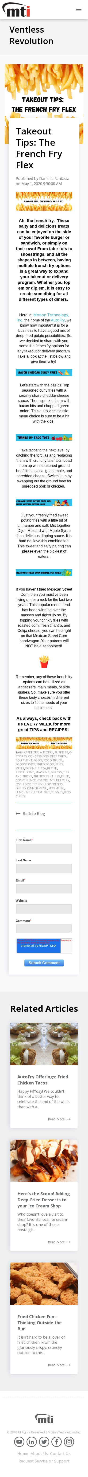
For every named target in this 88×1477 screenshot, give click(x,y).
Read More (56, 1119)
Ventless (53, 776)
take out (43, 792)
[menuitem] (23, 1453)
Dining (21, 788)
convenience (26, 780)
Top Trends (54, 784)
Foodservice (26, 764)
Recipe (52, 768)
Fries (59, 764)
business (61, 752)
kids (67, 792)
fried (65, 776)
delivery (62, 780)
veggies (57, 792)
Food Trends (33, 784)
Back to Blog (34, 813)
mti (52, 780)
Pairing (31, 768)
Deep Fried (58, 756)
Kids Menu (56, 788)
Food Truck (52, 760)
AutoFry (58, 320)
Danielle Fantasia (54, 178)
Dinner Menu (37, 788)
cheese (21, 796)
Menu (20, 768)
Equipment (24, 760)
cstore (43, 780)
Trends (39, 776)
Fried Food (45, 764)
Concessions (38, 756)
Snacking (42, 772)
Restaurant (25, 772)
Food (38, 760)
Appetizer (31, 752)
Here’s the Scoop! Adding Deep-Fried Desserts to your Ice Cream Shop (43, 1200)
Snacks (56, 772)
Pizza (42, 768)
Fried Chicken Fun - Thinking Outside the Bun (39, 1323)
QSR (19, 784)
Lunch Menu (25, 792)
